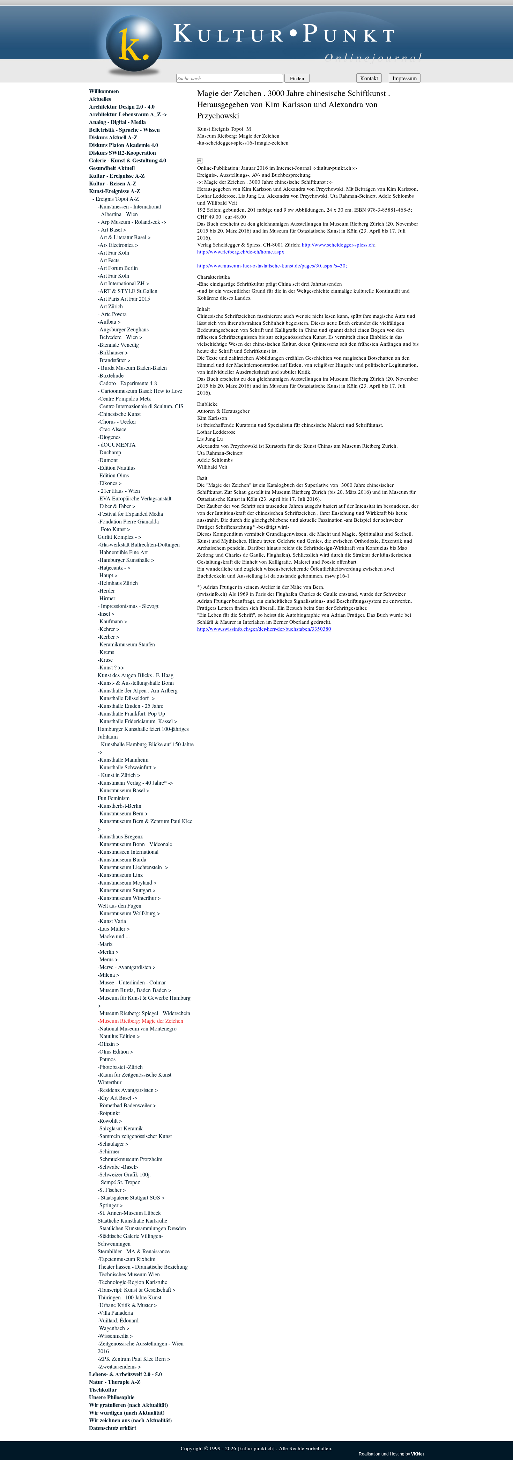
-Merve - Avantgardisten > (127, 966)
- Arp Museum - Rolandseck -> (132, 221)
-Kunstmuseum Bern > (123, 813)
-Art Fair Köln (113, 252)
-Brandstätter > (114, 360)
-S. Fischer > (112, 1189)
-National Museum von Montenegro (137, 1028)
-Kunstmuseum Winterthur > (129, 897)
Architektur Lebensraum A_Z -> (128, 114)
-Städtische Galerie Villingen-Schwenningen (130, 1239)
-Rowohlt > (110, 1120)
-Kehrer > (108, 628)
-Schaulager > (113, 1143)
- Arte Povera (112, 313)
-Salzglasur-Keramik (120, 1128)
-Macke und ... (114, 936)
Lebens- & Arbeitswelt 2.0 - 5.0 (125, 1374)
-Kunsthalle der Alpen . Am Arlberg (138, 690)
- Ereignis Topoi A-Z (115, 198)
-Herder (106, 590)
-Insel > (106, 613)
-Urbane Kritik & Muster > (127, 1304)
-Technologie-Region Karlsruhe (132, 1281)
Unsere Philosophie (111, 1397)
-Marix (105, 943)
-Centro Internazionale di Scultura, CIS (141, 406)
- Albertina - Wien (118, 214)
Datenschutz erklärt (112, 1428)
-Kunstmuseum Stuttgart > (127, 890)
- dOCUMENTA (117, 444)
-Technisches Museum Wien (129, 1274)
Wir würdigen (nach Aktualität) (126, 1412)
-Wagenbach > (113, 1327)
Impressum (405, 78)
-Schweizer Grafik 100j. (124, 1174)
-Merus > (108, 959)
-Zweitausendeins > (119, 1366)
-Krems (106, 651)
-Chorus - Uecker (117, 421)
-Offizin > (108, 1043)
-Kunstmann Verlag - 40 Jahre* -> (135, 782)
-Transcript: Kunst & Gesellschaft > (137, 1289)
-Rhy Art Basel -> (117, 1097)
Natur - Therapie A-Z (115, 1382)
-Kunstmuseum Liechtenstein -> (133, 867)
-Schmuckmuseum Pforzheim (130, 1158)
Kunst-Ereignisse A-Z (114, 191)
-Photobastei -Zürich (120, 1066)
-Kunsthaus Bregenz (120, 836)
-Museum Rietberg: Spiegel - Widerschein (144, 1013)
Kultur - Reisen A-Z (112, 183)
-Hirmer (106, 598)
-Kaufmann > (112, 621)
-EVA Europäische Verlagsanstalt (134, 498)
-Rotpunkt (109, 1112)
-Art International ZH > (123, 283)
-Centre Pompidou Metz (124, 398)
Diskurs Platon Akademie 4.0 (123, 145)
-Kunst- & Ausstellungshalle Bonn (136, 682)
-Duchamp (109, 452)
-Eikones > (110, 482)
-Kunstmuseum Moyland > (127, 882)
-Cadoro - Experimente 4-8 (127, 383)
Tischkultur (103, 1389)
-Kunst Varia (112, 920)
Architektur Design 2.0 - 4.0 (122, 106)
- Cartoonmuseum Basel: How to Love (140, 390)
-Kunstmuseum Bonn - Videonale (135, 844)
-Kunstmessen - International (129, 206)
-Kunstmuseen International (128, 851)
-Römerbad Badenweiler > (127, 1105)
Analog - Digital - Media (117, 122)
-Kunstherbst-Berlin (119, 805)
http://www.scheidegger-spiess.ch (338, 244)
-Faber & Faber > (116, 505)
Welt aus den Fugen (119, 905)
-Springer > (110, 1205)
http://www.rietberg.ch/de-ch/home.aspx (240, 251)
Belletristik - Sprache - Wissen (124, 129)
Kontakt (369, 78)
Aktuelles (100, 99)
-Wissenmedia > (115, 1335)
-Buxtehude (111, 375)
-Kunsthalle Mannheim (123, 759)
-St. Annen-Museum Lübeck (129, 1212)
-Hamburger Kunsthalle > (126, 559)
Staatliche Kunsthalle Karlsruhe (132, 1220)
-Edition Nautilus (116, 467)
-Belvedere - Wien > (120, 336)
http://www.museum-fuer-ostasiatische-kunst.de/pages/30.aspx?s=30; (272, 265)
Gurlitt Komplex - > (119, 536)
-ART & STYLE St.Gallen (127, 290)
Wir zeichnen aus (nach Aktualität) (130, 1420)
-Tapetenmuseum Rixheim (126, 1258)
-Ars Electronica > (118, 244)
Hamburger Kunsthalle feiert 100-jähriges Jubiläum (143, 732)
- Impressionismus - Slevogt (128, 605)
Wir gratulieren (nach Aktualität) (128, 1405)
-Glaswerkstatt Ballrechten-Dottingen (139, 544)
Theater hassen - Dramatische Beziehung (143, 1266)
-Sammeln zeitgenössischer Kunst (135, 1135)
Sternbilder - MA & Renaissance (134, 1251)
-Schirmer (108, 1151)
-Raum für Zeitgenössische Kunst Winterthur (134, 1078)
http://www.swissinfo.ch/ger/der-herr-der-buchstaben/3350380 (264, 628)
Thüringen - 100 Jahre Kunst (129, 1297)
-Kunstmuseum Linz (120, 874)
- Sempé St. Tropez (119, 1182)
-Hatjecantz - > (114, 567)
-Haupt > (108, 575)
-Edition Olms (113, 475)
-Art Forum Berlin (118, 267)
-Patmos (107, 1059)
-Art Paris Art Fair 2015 (124, 298)
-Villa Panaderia (115, 1312)
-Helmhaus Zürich (118, 582)
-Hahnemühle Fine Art (123, 552)
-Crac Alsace (112, 429)
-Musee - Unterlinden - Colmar (132, 982)
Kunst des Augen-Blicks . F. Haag (135, 674)
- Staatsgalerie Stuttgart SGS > (131, 1197)
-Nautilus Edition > (119, 1036)
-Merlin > (108, 951)
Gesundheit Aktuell (112, 168)
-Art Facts (108, 260)
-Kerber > (108, 636)
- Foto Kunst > (114, 529)
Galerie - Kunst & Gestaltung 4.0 (127, 160)
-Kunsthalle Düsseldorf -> (126, 698)
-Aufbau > (109, 321)
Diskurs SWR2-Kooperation (122, 152)
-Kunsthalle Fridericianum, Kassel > (137, 721)
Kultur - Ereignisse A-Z (117, 175)
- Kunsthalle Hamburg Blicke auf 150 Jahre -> (146, 747)
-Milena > (108, 974)
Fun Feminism (113, 797)
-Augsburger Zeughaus (123, 329)
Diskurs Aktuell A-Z (113, 137)
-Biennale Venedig (118, 344)
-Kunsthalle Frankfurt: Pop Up (131, 713)
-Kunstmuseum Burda (122, 859)
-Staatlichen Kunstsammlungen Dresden (142, 1228)
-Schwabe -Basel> (118, 1166)
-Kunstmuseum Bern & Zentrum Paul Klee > (145, 824)
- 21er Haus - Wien (119, 490)
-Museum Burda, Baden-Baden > (134, 989)
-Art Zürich (110, 306)
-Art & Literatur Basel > (124, 237)
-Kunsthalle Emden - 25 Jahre (130, 705)
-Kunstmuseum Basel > (123, 790)
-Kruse (105, 659)
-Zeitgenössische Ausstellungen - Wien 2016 (141, 1347)
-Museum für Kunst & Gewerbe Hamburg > (144, 1001)
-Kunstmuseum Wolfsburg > (129, 913)
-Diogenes (109, 436)
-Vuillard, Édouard (118, 1320)
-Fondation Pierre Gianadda (128, 521)
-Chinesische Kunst (119, 413)
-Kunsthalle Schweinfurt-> (127, 767)
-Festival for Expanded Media (130, 513)
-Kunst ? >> (111, 667)
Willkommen (104, 91)
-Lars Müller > (114, 928)
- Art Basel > (112, 229)
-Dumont (108, 459)
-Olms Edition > (115, 1051)
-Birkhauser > (113, 352)
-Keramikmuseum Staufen (126, 644)
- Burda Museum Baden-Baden (132, 367)
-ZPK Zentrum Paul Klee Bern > (134, 1358)
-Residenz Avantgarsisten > (128, 1089)
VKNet (417, 1454)
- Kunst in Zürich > (119, 774)
